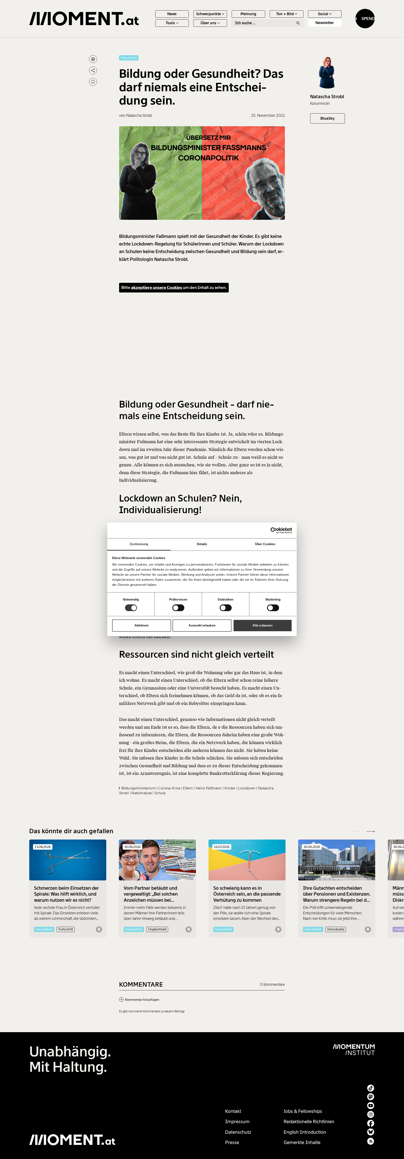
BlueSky (327, 118)
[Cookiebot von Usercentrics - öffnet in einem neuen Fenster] (273, 530)
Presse (232, 1142)
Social (323, 14)
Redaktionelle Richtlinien (309, 1122)
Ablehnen (141, 625)
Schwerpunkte (208, 14)
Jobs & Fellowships (303, 1111)
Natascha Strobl (327, 97)
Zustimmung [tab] (139, 544)
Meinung (248, 14)
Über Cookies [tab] (265, 544)
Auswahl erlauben (202, 625)
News (172, 14)
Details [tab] (202, 544)
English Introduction (305, 1132)
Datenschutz (238, 1132)
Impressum (237, 1122)
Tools (170, 23)
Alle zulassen (262, 625)
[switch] (178, 608)
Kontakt (233, 1111)
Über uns (208, 23)
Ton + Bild (285, 14)
